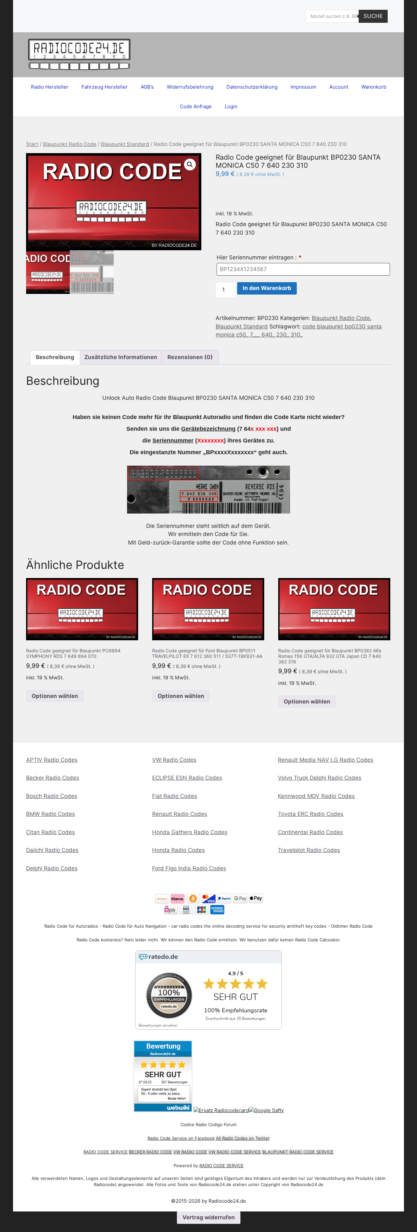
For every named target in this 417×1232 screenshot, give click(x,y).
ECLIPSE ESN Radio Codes (187, 778)
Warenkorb (373, 87)
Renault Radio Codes (179, 814)
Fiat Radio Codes (174, 796)
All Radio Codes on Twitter (243, 1138)
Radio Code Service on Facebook (181, 1138)
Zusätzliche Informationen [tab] (120, 357)
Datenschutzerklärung (252, 87)
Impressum (303, 87)
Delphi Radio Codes (52, 868)
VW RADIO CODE (190, 1151)
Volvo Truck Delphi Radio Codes (319, 778)
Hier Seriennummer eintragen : (259, 257)
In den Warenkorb (267, 288)
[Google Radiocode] (266, 1110)
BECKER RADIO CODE (150, 1151)
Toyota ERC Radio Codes (310, 814)
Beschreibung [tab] (55, 357)
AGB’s (147, 87)
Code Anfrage (196, 106)
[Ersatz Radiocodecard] (221, 1110)
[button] (190, 164)
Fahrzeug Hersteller (104, 87)
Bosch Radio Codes (51, 796)
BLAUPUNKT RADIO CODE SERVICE (298, 1151)
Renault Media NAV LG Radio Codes (325, 760)
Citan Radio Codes (50, 832)
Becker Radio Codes (52, 778)
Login (231, 106)
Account (338, 87)
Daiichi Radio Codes (52, 850)
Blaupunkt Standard (125, 144)
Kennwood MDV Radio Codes (316, 796)
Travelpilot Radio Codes (309, 850)
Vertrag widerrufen (208, 1217)
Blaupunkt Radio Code (69, 144)
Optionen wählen (55, 696)
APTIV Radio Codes (52, 760)
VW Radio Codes (174, 760)
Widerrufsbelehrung (190, 87)
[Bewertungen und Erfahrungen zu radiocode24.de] (163, 1110)
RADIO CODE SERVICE (105, 1151)
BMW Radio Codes (50, 814)
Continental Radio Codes (310, 832)
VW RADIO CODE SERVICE (234, 1151)
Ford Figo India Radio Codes (189, 868)
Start (32, 144)
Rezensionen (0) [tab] (190, 357)
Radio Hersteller (49, 87)
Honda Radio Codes (178, 850)
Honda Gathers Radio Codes (189, 832)
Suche (373, 16)
